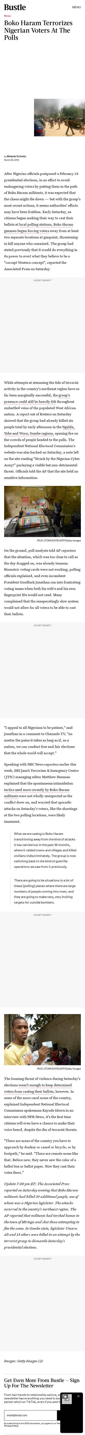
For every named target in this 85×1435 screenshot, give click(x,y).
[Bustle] (15, 7)
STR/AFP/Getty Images (83, 117)
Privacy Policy (11, 1425)
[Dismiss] (78, 1396)
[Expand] (64, 1396)
